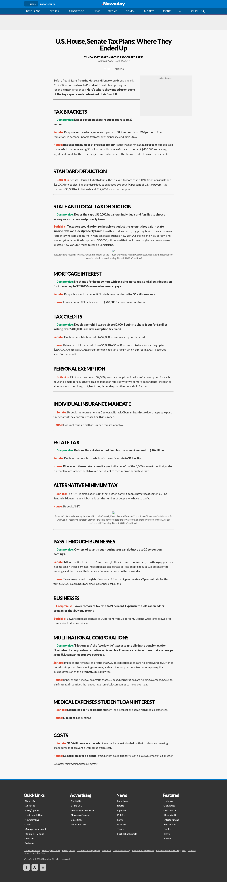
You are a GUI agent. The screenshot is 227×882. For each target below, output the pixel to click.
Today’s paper (32, 810)
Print (107, 69)
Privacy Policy (68, 850)
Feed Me (112, 11)
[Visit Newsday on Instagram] (43, 867)
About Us (30, 800)
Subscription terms (51, 850)
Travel (167, 833)
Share (118, 69)
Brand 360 (76, 805)
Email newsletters (34, 814)
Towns (120, 829)
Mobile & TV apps (34, 833)
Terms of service (32, 850)
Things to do (76, 11)
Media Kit (76, 800)
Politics (121, 814)
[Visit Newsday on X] (35, 867)
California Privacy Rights (88, 850)
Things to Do (170, 814)
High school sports (127, 833)
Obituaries (169, 805)
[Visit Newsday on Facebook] (26, 867)
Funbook (168, 800)
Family (167, 829)
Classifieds (76, 819)
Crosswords (170, 810)
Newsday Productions (82, 810)
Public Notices (79, 824)
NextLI (167, 838)
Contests (29, 838)
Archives (29, 843)
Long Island (33, 11)
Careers (29, 824)
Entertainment (171, 819)
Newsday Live (32, 819)
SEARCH (195, 11)
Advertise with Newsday (168, 850)
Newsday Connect (80, 814)
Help (184, 850)
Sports (54, 11)
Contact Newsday (121, 850)
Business (149, 11)
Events (167, 11)
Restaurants (170, 824)
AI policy (192, 850)
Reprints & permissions (143, 850)
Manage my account (35, 829)
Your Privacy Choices (34, 853)
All (181, 11)
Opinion (130, 11)
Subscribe (30, 805)
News (97, 11)
